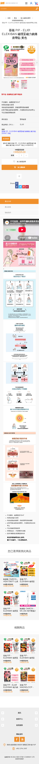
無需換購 (6, 139)
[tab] (19, 201)
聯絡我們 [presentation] (8, 212)
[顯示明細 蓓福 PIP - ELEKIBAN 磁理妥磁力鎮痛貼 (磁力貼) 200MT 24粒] (28, 645)
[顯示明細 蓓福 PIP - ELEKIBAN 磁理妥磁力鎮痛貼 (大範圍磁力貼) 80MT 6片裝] (28, 569)
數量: (12, 155)
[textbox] (17, 9)
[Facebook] (16, 739)
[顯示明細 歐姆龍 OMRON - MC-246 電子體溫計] (28, 599)
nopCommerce (24, 759)
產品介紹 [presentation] (8, 201)
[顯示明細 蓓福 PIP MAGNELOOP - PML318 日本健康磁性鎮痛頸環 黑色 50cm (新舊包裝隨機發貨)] (28, 675)
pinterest (23, 186)
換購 (19, 131)
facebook (16, 186)
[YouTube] (22, 739)
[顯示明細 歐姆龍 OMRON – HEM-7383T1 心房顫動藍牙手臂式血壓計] (11, 569)
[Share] (12, 185)
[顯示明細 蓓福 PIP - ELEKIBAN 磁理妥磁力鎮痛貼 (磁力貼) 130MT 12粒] (11, 599)
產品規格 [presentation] (8, 207)
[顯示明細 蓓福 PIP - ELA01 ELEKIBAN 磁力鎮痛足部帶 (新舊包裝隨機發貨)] (11, 675)
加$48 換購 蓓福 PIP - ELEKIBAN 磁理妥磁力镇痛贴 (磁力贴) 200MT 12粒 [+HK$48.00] (19, 144)
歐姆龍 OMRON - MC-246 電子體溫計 (28, 610)
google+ (27, 186)
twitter (20, 186)
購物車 (36, 3)
